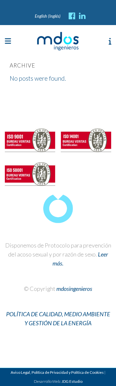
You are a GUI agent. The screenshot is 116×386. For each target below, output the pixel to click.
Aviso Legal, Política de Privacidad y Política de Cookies (57, 372)
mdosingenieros (74, 288)
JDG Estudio (72, 381)
